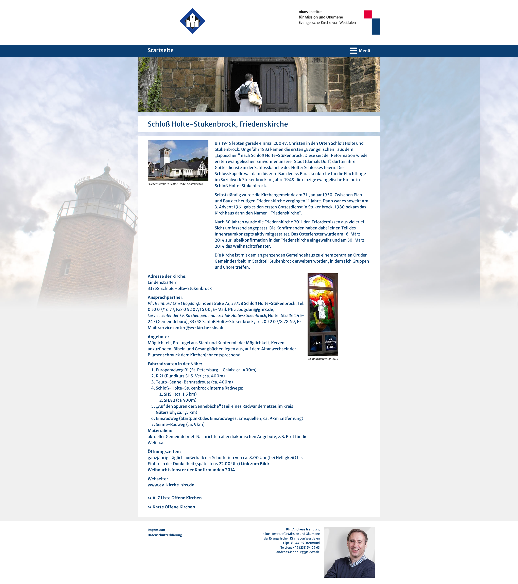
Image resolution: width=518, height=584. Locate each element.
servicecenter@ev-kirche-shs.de (191, 327)
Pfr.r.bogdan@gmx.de (250, 309)
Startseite (161, 50)
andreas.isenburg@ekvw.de (298, 552)
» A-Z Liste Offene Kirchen (175, 497)
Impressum (156, 530)
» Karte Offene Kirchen (171, 506)
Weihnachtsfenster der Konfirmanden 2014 (191, 469)
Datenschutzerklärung (165, 535)
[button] (360, 51)
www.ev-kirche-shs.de (171, 484)
